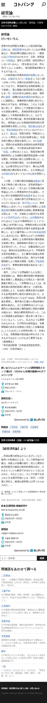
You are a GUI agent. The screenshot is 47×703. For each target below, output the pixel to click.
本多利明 (41, 232)
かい (9, 206)
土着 (32, 173)
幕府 (8, 97)
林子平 (25, 203)
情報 (36, 362)
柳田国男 (17, 49)
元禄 (10, 78)
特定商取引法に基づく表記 (19, 688)
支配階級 (17, 432)
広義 (3, 49)
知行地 (9, 173)
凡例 (41, 362)
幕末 (37, 181)
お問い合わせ (35, 688)
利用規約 (4, 688)
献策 (28, 195)
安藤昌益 (6, 432)
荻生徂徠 (11, 130)
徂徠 (39, 141)
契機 (33, 75)
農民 (28, 97)
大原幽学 (34, 427)
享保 (27, 78)
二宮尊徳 (14, 427)
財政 (21, 97)
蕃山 (12, 133)
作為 (6, 151)
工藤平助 (24, 427)
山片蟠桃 (34, 217)
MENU (3, 4)
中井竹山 (12, 217)
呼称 (10, 60)
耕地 (15, 93)
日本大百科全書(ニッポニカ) (14, 23)
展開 (26, 75)
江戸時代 (10, 57)
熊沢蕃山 (32, 126)
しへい (33, 203)
